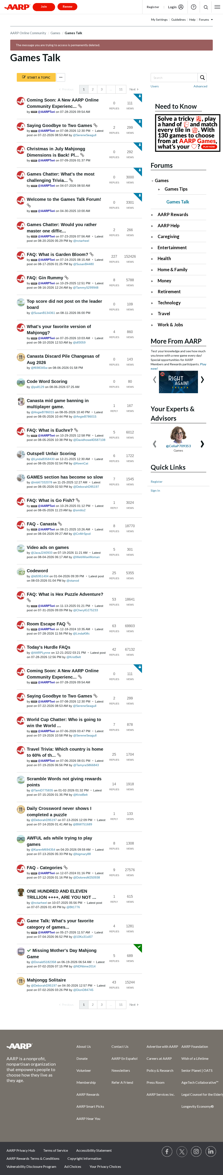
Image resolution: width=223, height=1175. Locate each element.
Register (153, 7)
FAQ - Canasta (42, 523)
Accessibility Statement (94, 1150)
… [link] (111, 89)
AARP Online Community (28, 33)
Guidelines (178, 19)
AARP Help (168, 225)
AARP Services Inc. (161, 1094)
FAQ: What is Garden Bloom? (58, 254)
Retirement (169, 291)
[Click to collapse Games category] (152, 181)
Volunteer (83, 1070)
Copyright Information (84, 1158)
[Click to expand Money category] (154, 281)
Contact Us (120, 1046)
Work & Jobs (170, 324)
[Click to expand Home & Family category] (154, 270)
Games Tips (176, 188)
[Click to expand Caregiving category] (154, 237)
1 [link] (84, 89)
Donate (82, 1058)
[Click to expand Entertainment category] (154, 248)
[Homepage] (17, 7)
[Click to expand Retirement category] (154, 292)
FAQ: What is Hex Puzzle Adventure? (65, 594)
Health (164, 258)
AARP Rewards (173, 214)
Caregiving (168, 236)
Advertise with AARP (162, 1046)
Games (55, 33)
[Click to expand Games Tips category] (161, 189)
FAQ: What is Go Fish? (51, 500)
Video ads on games (48, 547)
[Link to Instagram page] (196, 1151)
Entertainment (172, 247)
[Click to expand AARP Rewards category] (154, 215)
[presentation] (154, 377)
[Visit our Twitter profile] (181, 1151)
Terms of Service (55, 1150)
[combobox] (178, 77)
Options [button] (60, 77)
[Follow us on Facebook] (167, 1151)
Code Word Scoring (47, 381)
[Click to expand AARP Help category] (154, 226)
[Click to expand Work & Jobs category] (154, 325)
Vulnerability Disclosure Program (31, 1166)
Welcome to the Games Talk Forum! (64, 199)
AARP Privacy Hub (21, 1150)
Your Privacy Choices (105, 1166)
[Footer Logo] (33, 1046)
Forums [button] (204, 19)
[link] (66, 89)
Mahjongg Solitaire (46, 980)
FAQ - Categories (45, 867)
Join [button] (44, 6)
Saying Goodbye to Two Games (60, 125)
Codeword (37, 570)
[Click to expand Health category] (154, 259)
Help (193, 6)
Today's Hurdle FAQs (48, 647)
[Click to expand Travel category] (154, 314)
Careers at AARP (159, 1058)
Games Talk (177, 201)
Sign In (155, 490)
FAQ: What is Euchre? (50, 430)
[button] (205, 7)
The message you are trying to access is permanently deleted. (58, 45)
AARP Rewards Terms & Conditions (33, 1158)
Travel (164, 313)
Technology (169, 302)
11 (121, 89)
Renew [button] (67, 6)
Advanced (200, 86)
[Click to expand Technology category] (154, 303)
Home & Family (173, 269)
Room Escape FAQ (47, 623)
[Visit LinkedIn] (211, 1151)
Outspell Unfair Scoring (51, 453)
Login (172, 7)
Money (164, 280)
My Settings (159, 19)
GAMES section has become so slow (65, 477)
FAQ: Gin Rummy (45, 277)
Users (155, 86)
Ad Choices (72, 1166)
